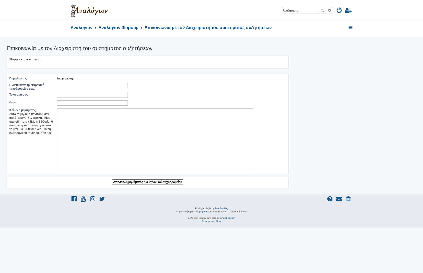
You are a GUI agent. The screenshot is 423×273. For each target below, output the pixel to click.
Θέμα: (13, 102)
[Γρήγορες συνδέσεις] (351, 28)
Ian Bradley (221, 208)
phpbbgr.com (227, 218)
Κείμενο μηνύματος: (22, 110)
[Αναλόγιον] (89, 9)
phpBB (203, 211)
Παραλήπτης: (18, 78)
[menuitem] (339, 11)
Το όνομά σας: (18, 94)
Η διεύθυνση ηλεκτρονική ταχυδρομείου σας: (26, 86)
